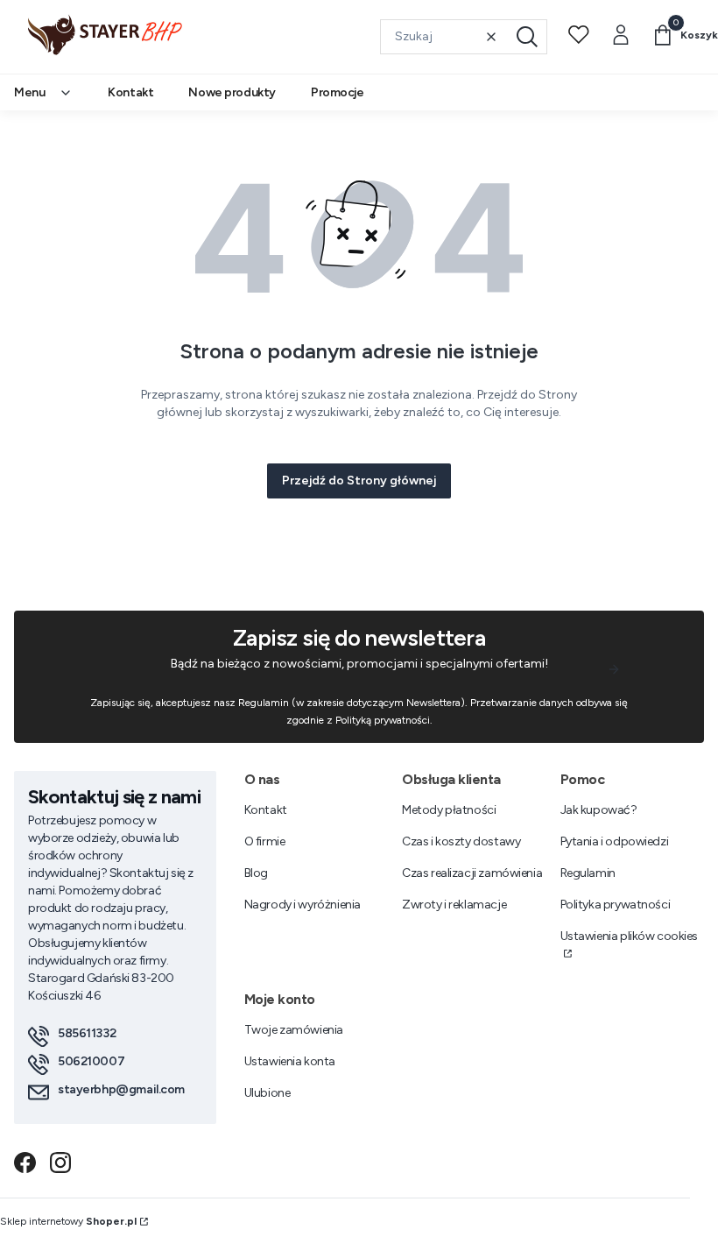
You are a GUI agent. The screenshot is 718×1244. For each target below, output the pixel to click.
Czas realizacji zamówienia (472, 873)
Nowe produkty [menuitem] (232, 92)
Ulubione (267, 1092)
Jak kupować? (598, 809)
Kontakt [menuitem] (130, 92)
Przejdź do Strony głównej (359, 480)
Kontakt (265, 809)
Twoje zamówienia (293, 1029)
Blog (256, 873)
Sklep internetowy (68, 1221)
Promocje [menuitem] (337, 92)
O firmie (264, 841)
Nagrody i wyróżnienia (302, 904)
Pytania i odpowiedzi (614, 841)
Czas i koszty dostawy (461, 841)
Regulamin (588, 873)
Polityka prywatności (615, 904)
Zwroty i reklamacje (454, 904)
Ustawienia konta (289, 1061)
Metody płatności (449, 809)
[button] (527, 37)
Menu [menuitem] (29, 92)
